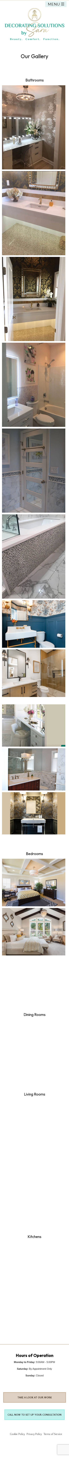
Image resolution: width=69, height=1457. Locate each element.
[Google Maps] (43, 1383)
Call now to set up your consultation (34, 1414)
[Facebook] (35, 1383)
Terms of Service (52, 1434)
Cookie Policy (17, 1434)
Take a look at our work (34, 1397)
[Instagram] (26, 1383)
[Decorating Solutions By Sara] (34, 25)
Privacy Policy (34, 1434)
